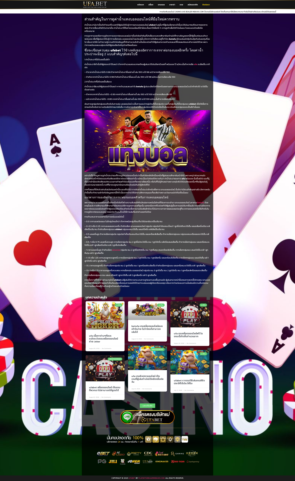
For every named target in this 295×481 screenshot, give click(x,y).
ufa (195, 64)
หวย (181, 4)
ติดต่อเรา (206, 4)
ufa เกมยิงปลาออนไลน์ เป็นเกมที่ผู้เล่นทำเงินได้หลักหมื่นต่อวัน (147, 379)
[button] (147, 405)
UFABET (132, 478)
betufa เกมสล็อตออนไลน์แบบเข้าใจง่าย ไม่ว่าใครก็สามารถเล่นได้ (147, 329)
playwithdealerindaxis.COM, (151, 478)
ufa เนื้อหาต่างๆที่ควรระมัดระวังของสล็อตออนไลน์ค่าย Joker (103, 338)
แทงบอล (161, 4)
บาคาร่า (172, 4)
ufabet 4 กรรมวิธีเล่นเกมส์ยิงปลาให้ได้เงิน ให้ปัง (189, 382)
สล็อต (150, 4)
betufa (200, 202)
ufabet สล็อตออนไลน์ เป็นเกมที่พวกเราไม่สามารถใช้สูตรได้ (104, 389)
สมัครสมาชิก (193, 4)
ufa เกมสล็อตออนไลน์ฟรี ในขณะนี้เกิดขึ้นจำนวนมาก (188, 335)
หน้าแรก (140, 4)
